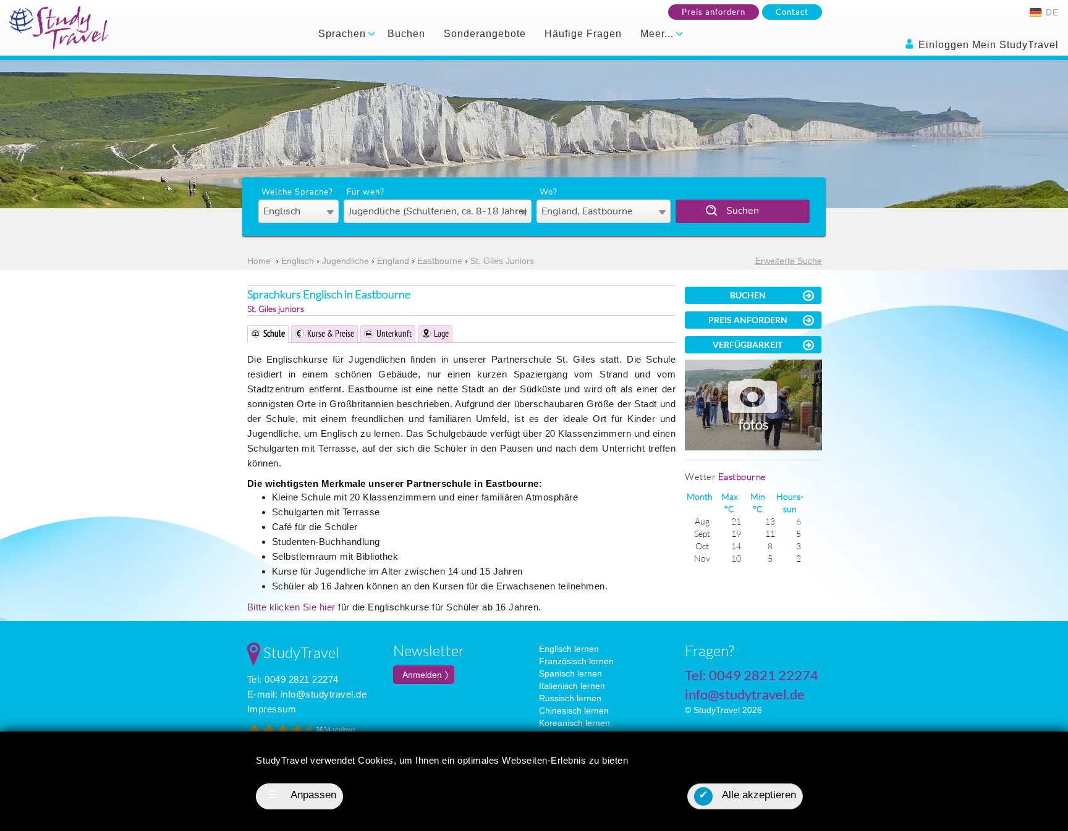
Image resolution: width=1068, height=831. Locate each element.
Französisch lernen (576, 661)
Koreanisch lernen (574, 723)
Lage (441, 333)
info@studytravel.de (324, 694)
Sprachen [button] (343, 33)
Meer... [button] (658, 33)
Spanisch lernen (570, 673)
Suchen (742, 210)
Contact (792, 12)
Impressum (272, 709)
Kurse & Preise (330, 333)
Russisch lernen (570, 698)
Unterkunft (394, 333)
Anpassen (302, 795)
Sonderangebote (485, 33)
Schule (274, 333)
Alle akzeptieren (747, 795)
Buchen (406, 33)
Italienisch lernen (572, 686)
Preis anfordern (713, 12)
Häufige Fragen (583, 33)
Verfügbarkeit (747, 344)
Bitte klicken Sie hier (291, 607)
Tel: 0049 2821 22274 (293, 679)
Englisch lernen (569, 649)
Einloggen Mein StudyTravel (987, 45)
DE (1051, 12)
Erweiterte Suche (788, 261)
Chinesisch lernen (574, 710)
